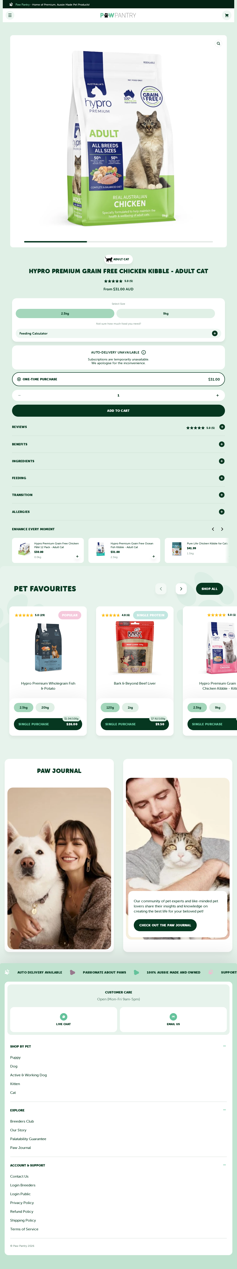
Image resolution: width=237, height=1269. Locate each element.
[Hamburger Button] (10, 15)
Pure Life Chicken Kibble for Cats (207, 543)
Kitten (15, 1083)
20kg (45, 707)
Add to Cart (118, 411)
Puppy (15, 1057)
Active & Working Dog (28, 1075)
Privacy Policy (22, 1202)
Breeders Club (22, 1121)
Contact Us (19, 1176)
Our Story (18, 1130)
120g (110, 707)
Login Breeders (22, 1185)
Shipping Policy (23, 1220)
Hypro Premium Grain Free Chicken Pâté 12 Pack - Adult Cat (56, 545)
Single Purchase (48, 722)
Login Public (20, 1193)
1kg (130, 707)
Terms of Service (24, 1229)
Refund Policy (21, 1211)
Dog (13, 1066)
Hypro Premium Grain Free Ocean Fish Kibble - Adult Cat (132, 545)
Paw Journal (20, 1147)
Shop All (210, 589)
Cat (13, 1092)
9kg (165, 313)
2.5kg (65, 313)
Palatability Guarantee (28, 1138)
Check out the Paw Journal (165, 925)
